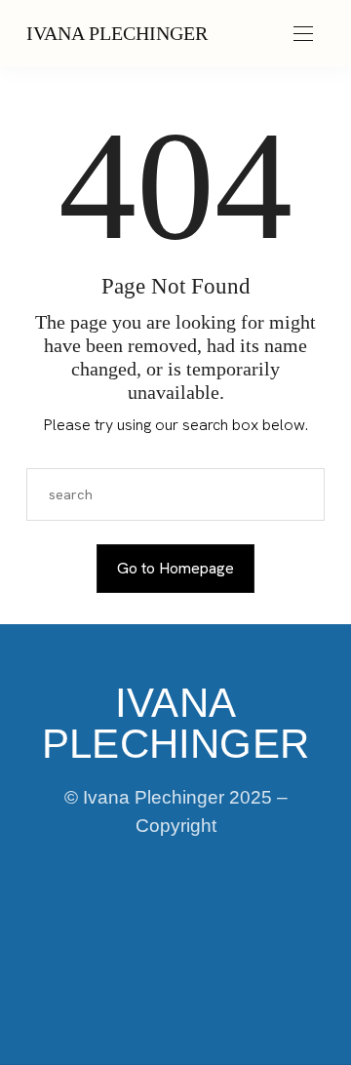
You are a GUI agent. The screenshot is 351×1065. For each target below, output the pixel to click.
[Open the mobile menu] (303, 34)
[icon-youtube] (275, 923)
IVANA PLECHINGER (117, 33)
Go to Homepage (175, 568)
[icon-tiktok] (208, 923)
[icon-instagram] (142, 923)
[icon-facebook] (76, 923)
